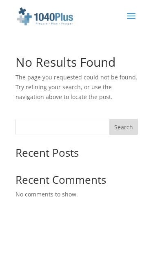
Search (123, 127)
